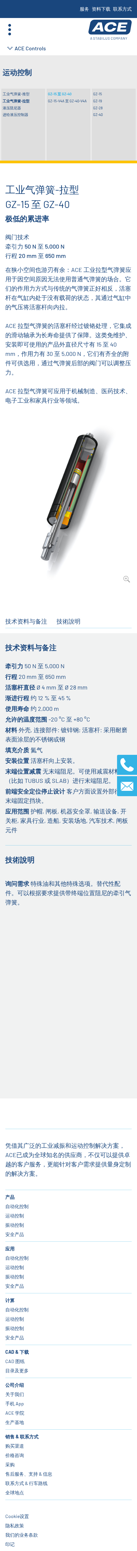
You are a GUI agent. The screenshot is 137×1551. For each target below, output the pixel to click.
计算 (10, 1300)
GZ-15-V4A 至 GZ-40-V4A (67, 101)
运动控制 (14, 1215)
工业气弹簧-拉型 (16, 101)
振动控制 (14, 1225)
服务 (84, 9)
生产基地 (14, 1422)
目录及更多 (17, 1370)
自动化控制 (17, 1206)
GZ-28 (98, 108)
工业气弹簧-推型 (16, 94)
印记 (10, 1544)
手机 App (14, 1403)
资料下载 (101, 9)
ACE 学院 (14, 1413)
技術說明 (68, 621)
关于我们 (14, 1394)
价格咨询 (14, 1455)
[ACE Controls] (110, 30)
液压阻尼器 (12, 108)
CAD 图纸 (15, 1361)
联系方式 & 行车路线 (26, 1483)
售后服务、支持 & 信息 (28, 1474)
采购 (10, 1464)
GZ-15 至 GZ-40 (59, 94)
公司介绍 (14, 1385)
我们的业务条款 (21, 1535)
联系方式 (122, 9)
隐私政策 (14, 1525)
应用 (10, 1248)
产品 (10, 1197)
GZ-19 (97, 101)
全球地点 (14, 1492)
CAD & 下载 (17, 1352)
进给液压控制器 (15, 114)
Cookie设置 (17, 1516)
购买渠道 (14, 1446)
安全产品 (14, 1234)
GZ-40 (98, 114)
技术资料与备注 (26, 621)
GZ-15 (97, 94)
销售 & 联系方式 (22, 1436)
